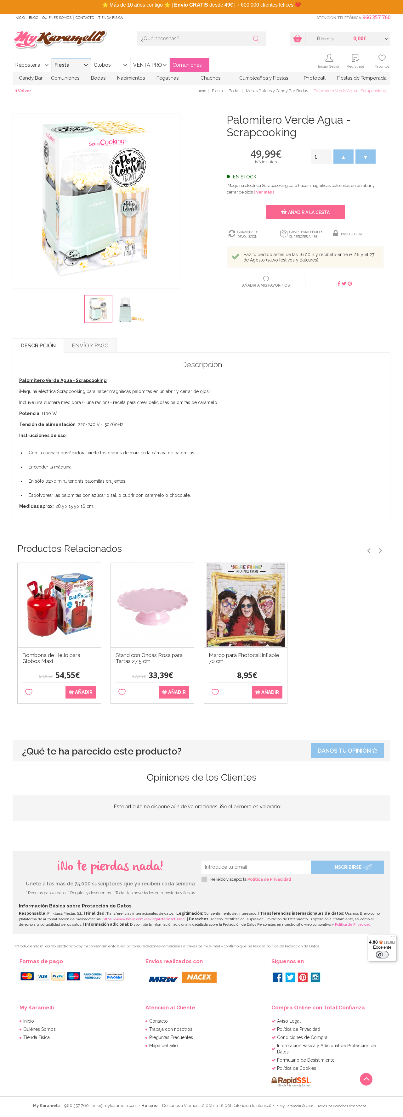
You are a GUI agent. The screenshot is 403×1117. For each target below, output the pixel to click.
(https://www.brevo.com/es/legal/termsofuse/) (143, 919)
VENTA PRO (147, 65)
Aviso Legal (289, 1021)
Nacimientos (131, 78)
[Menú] (393, 938)
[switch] (382, 954)
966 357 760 (376, 17)
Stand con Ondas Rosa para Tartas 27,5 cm (149, 658)
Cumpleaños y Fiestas (263, 78)
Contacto (85, 18)
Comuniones (187, 65)
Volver (24, 90)
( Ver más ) (264, 192)
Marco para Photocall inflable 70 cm (244, 658)
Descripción (38, 345)
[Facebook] (277, 977)
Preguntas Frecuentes (171, 1037)
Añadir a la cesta (309, 212)
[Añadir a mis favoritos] (28, 692)
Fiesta (62, 65)
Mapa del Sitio (163, 1045)
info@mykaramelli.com (115, 1105)
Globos (102, 65)
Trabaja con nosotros (170, 1029)
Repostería (27, 65)
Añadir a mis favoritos (266, 285)
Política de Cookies (296, 1068)
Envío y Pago (90, 345)
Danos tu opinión (345, 750)
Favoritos (382, 66)
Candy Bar (31, 78)
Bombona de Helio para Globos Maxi (51, 658)
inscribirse (347, 867)
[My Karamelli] (60, 39)
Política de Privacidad (269, 879)
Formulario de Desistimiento (306, 1060)
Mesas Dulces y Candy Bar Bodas (277, 90)
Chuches (210, 78)
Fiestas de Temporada (362, 78)
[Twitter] (290, 977)
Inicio (19, 18)
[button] (343, 156)
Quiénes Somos (56, 18)
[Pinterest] (303, 977)
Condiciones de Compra (302, 1037)
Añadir (83, 692)
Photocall (315, 78)
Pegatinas (167, 78)
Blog (33, 18)
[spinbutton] (321, 156)
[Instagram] (315, 977)
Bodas (98, 78)
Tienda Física (110, 18)
